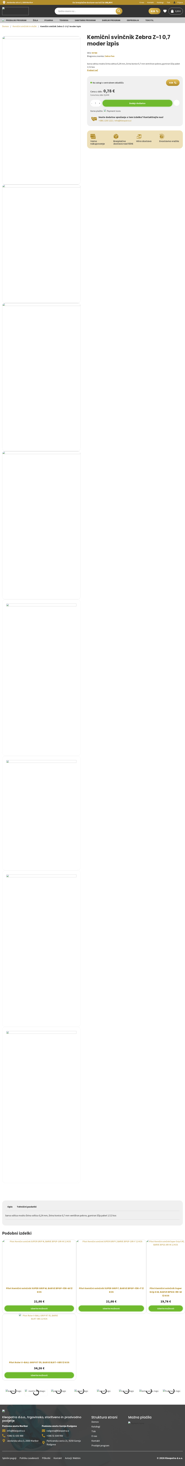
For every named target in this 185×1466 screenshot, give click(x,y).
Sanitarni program (85, 20)
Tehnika (63, 20)
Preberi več (92, 70)
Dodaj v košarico (137, 103)
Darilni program (111, 20)
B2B (153, 11)
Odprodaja (133, 20)
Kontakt (95, 1440)
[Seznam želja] (163, 11)
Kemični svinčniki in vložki (25, 26)
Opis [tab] (9, 1206)
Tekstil (149, 20)
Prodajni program (100, 1445)
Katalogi (95, 1426)
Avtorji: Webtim (73, 1458)
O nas (94, 1436)
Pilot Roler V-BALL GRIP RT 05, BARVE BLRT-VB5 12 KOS (39, 1362)
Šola (35, 20)
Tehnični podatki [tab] (27, 1206)
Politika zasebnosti (29, 1458)
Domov (5, 26)
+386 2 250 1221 (106, 120)
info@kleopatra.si (123, 120)
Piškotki (46, 1458)
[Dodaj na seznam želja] (177, 103)
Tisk (93, 1431)
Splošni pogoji (9, 1458)
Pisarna (48, 20)
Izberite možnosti (39, 1308)
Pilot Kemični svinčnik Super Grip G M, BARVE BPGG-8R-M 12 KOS (166, 1292)
